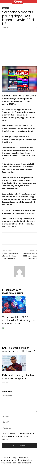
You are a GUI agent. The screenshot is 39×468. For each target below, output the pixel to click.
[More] (24, 32)
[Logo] (18, 2)
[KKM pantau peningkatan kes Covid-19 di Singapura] (19, 363)
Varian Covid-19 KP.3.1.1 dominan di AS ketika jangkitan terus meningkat (19, 320)
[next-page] (7, 383)
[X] (9, 32)
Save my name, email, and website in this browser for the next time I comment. (19, 436)
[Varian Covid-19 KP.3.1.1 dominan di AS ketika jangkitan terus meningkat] (19, 304)
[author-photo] (19, 277)
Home (4, 5)
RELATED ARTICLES (11, 290)
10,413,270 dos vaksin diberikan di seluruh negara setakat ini (10, 256)
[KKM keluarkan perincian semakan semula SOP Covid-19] (19, 335)
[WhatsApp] (19, 32)
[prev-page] (3, 383)
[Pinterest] (14, 32)
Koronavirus (6, 8)
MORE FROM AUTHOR (13, 293)
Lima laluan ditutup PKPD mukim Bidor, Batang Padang (30, 256)
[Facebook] (4, 32)
